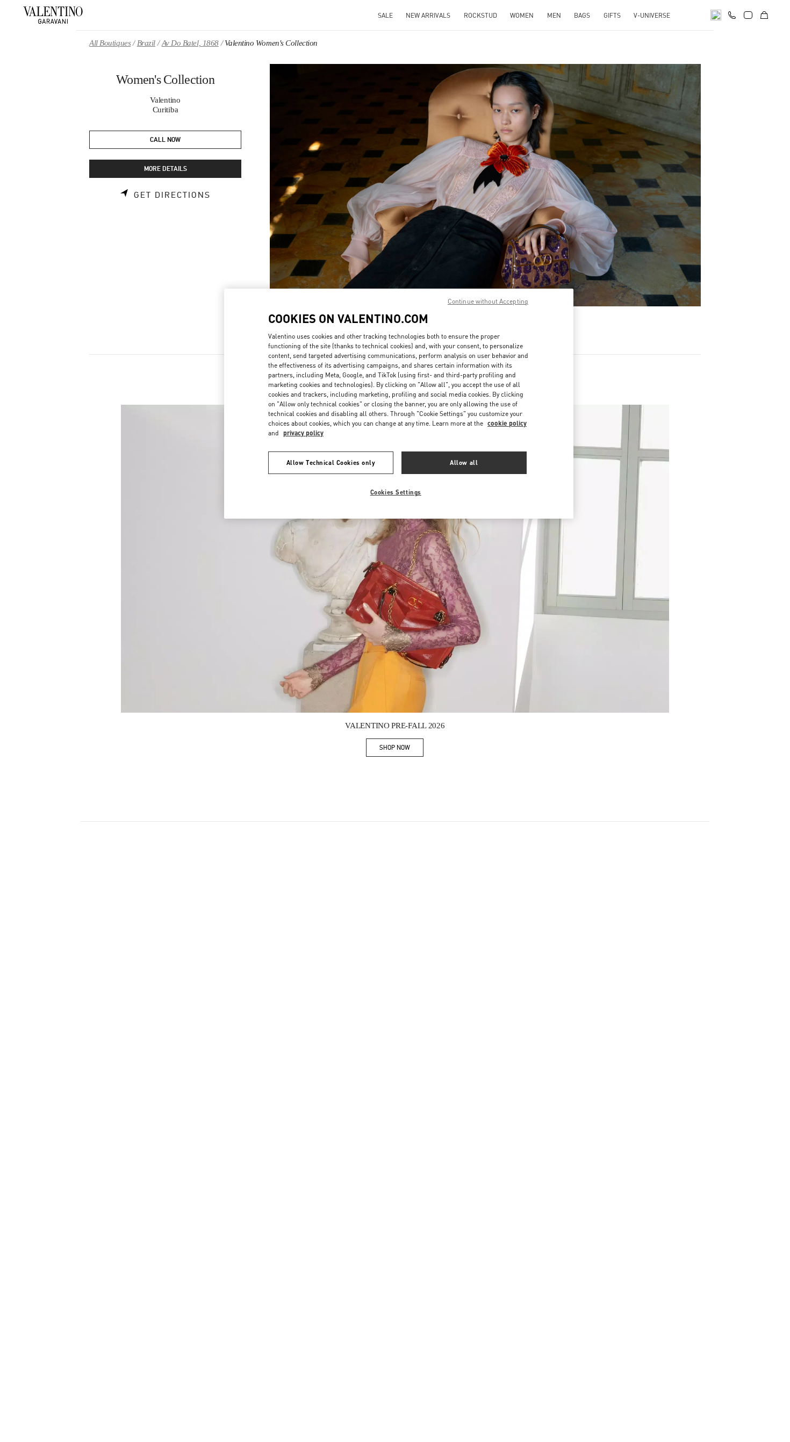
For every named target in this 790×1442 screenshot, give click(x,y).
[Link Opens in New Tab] (395, 559)
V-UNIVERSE (652, 15)
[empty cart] (764, 15)
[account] (748, 15)
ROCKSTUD (480, 15)
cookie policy (507, 423)
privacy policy (303, 433)
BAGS (582, 15)
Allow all (464, 462)
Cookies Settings (395, 492)
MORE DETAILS (165, 169)
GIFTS (612, 15)
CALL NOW (165, 140)
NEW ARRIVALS (428, 15)
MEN (554, 15)
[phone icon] (732, 14)
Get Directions (172, 195)
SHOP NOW (401, 749)
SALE (385, 15)
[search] (715, 15)
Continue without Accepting (488, 301)
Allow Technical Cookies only (331, 462)
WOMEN (522, 15)
